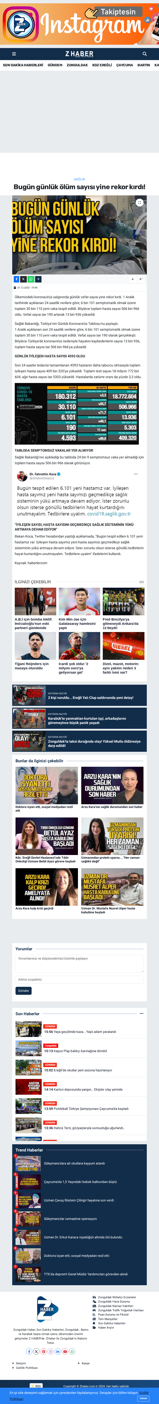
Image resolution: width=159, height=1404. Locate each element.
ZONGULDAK (77, 65)
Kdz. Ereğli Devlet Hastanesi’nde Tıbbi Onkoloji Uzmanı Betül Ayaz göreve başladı (45, 859)
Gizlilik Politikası (27, 1368)
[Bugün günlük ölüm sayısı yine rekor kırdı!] (79, 235)
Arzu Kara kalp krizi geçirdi (34, 908)
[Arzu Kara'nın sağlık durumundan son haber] (112, 785)
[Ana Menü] (14, 54)
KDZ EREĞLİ (102, 65)
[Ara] (145, 54)
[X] (36, 1351)
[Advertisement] (79, 122)
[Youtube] (65, 1351)
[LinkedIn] (58, 1351)
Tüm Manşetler (108, 1319)
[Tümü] (141, 1014)
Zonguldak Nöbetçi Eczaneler (117, 1297)
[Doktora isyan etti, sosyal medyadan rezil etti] (47, 785)
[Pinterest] (43, 1351)
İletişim (21, 1363)
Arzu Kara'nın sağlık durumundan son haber (112, 807)
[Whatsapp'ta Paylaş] (31, 279)
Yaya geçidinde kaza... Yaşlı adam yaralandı (80, 1032)
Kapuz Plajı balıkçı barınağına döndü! (75, 1051)
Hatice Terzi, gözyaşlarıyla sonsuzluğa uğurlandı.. (84, 1128)
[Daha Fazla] (38, 279)
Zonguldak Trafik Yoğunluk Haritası (121, 1310)
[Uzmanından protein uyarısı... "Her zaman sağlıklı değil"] (112, 836)
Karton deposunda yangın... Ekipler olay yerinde (83, 1089)
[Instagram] (51, 1351)
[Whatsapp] (72, 1351)
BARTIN (143, 65)
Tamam (143, 1398)
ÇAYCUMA (124, 65)
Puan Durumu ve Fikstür (113, 1314)
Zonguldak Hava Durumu (114, 1301)
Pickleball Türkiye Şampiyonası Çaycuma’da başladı (86, 1109)
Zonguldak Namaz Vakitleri (115, 1306)
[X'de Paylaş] (23, 279)
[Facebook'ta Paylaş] (16, 279)
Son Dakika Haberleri (111, 1323)
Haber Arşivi (106, 1327)
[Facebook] (29, 1351)
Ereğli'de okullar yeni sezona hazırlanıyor (78, 1070)
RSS (38, 1386)
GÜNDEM (55, 65)
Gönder (23, 991)
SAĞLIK (79, 179)
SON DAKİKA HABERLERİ (23, 65)
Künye (86, 1363)
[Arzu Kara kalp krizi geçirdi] (47, 887)
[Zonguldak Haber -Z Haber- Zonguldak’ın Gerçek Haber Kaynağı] (79, 54)
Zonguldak (51, 1045)
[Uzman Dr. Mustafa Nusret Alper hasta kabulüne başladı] (112, 887)
